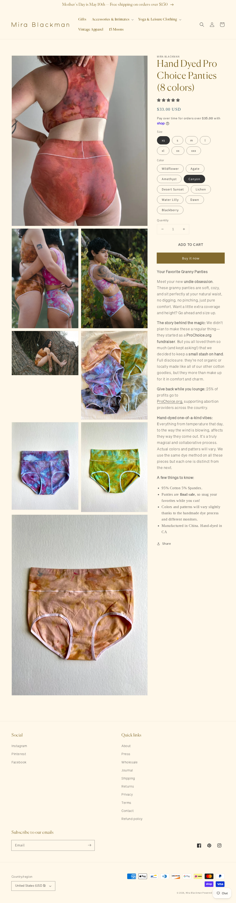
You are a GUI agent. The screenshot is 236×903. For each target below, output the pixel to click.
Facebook (19, 762)
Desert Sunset (173, 189)
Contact (127, 811)
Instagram (19, 746)
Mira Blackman (194, 892)
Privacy (127, 794)
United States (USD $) (30, 885)
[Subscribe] (89, 845)
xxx (193, 151)
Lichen (201, 189)
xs (163, 140)
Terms (126, 803)
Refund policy (132, 819)
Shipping (128, 778)
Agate (195, 169)
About (126, 746)
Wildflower (170, 169)
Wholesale (129, 762)
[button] (112, 19)
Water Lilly (170, 200)
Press (125, 754)
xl (163, 151)
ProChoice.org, (170, 402)
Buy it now (191, 258)
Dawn (194, 200)
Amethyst (169, 179)
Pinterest (19, 754)
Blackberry (170, 210)
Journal (127, 770)
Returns (127, 786)
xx (178, 151)
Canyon (194, 179)
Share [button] (166, 543)
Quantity (162, 220)
